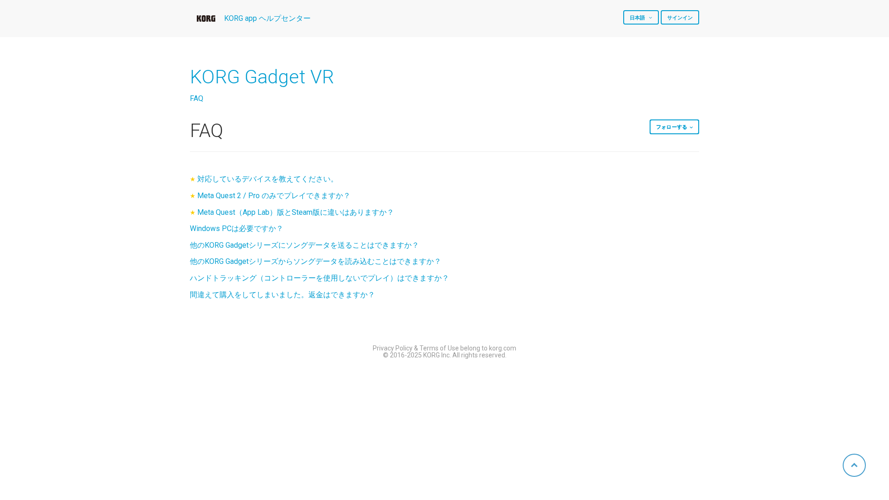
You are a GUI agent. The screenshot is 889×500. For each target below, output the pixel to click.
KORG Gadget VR (262, 77)
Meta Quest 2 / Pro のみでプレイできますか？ (274, 195)
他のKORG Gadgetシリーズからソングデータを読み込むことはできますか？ (315, 261)
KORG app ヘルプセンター (267, 18)
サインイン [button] (680, 18)
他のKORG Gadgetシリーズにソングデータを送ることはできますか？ (304, 245)
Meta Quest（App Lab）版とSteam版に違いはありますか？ (295, 212)
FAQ (196, 98)
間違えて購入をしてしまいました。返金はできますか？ (282, 294)
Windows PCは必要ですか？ (236, 228)
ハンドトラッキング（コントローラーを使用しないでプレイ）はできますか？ (319, 278)
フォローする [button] (671, 127)
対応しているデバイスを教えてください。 (267, 179)
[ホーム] (206, 18)
